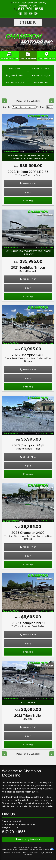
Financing (28, 200)
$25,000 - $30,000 (15, 82)
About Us (21, 847)
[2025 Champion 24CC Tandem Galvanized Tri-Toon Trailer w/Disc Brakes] (28, 502)
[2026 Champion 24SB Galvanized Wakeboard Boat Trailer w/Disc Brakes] (28, 324)
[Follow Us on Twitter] (25, 13)
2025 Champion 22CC (28, 624)
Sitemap (32, 849)
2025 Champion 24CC (28, 535)
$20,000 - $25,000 (41, 75)
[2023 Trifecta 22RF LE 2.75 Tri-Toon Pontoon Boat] (28, 133)
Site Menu (28, 22)
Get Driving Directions (29, 839)
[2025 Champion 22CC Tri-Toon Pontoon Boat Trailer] (28, 592)
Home (15, 847)
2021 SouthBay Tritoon (28, 269)
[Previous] (4, 100)
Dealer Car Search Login (9, 849)
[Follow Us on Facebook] (20, 13)
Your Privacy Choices (42, 849)
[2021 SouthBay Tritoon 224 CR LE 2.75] (28, 229)
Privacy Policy (38, 847)
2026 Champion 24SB (28, 357)
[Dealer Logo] (28, 39)
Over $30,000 (41, 82)
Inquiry (28, 192)
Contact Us (28, 847)
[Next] (51, 100)
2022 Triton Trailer (28, 717)
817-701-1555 (30, 9)
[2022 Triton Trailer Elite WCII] (28, 680)
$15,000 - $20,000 (15, 75)
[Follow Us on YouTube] (31, 13)
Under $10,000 (15, 68)
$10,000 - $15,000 (41, 68)
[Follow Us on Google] (36, 13)
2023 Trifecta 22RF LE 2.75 (28, 173)
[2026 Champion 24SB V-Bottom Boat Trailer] (28, 415)
